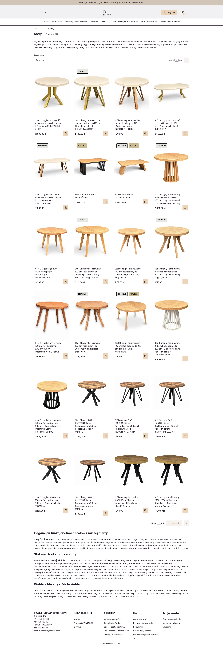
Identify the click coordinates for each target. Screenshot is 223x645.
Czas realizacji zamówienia (116, 630)
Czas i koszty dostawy (114, 626)
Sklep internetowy (110, 644)
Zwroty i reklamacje (113, 634)
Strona (171, 60)
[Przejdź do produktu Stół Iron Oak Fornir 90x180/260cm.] (91, 167)
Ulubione (167, 626)
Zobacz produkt (65, 133)
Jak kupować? (140, 619)
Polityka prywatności (143, 630)
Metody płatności (112, 619)
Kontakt (77, 619)
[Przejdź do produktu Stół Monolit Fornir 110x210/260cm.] (131, 167)
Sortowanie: (39, 55)
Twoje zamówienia (172, 619)
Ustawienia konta (171, 623)
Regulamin (138, 626)
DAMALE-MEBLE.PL (40, 29)
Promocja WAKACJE (83, 623)
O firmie (77, 626)
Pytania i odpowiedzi (143, 623)
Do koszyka (105, 201)
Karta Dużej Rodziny (113, 623)
